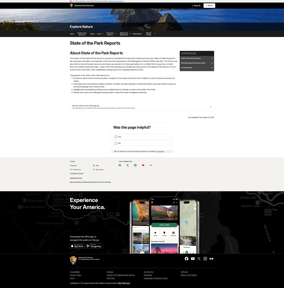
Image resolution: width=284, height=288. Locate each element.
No (119, 143)
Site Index (99, 169)
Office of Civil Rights (189, 275)
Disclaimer (148, 275)
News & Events (148, 34)
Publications (137, 34)
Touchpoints (160, 151)
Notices (110, 272)
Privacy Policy (75, 275)
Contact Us (76, 169)
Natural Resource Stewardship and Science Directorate (90, 182)
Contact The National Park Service (121, 275)
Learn (99, 34)
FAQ (97, 165)
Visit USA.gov (124, 283)
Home (72, 34)
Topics (92, 34)
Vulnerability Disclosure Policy (156, 278)
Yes (119, 137)
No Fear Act (149, 272)
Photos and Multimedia (124, 34)
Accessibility (75, 272)
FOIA (72, 278)
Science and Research (82, 34)
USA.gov (184, 272)
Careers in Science (110, 34)
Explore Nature (81, 26)
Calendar (73, 165)
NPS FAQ (111, 278)
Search (196, 5)
